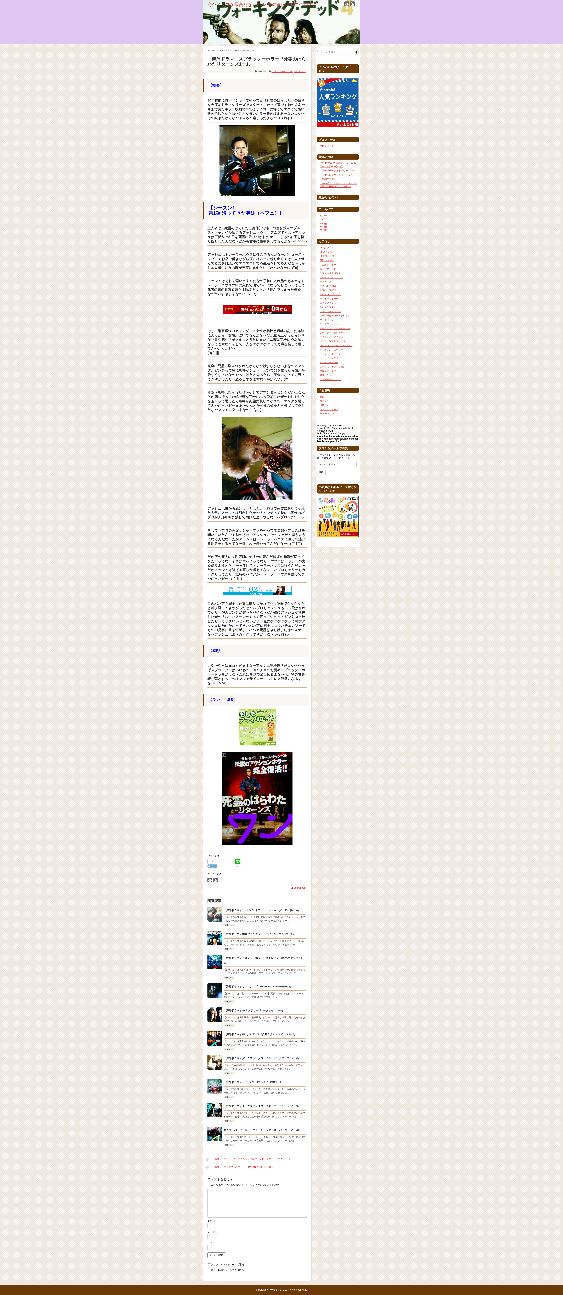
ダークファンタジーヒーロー (335, 328)
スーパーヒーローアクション (335, 315)
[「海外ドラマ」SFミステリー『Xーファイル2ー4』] (214, 1014)
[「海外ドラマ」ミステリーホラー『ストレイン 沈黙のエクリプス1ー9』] (214, 962)
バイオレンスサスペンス (332, 341)
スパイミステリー (329, 307)
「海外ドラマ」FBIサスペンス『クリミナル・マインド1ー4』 (260, 1034)
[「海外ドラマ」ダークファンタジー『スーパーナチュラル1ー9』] (214, 1110)
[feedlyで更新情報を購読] (346, 3)
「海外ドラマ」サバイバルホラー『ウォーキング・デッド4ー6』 (262, 910)
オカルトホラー (328, 264)
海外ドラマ (300, 71)
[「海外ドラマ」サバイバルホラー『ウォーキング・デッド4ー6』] (214, 914)
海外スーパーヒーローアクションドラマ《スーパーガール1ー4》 (262, 1130)
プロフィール (327, 146)
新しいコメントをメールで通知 (227, 1264)
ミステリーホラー (329, 362)
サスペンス (325, 281)
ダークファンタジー (330, 324)
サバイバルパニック (330, 294)
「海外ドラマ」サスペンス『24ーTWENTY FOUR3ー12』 (258, 986)
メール (212, 1232)
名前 (211, 1221)
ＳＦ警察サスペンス (330, 379)
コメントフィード (329, 409)
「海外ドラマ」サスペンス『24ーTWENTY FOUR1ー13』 (243, 1167)
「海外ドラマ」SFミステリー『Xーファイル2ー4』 (254, 1010)
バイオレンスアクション (332, 337)
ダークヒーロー (328, 320)
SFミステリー (327, 260)
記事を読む (229, 925)
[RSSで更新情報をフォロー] (352, 3)
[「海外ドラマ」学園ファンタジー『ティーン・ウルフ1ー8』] (214, 938)
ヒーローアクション (330, 354)
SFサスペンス (327, 256)
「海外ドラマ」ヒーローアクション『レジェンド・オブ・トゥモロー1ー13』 (253, 1159)
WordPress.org (327, 413)
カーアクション (328, 269)
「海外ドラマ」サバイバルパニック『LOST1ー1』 (254, 1082)
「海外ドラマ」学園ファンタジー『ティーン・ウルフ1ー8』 (259, 934)
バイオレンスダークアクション (336, 345)
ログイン (324, 401)
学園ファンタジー (329, 371)
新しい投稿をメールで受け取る (227, 1270)
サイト (210, 1243)
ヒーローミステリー (330, 358)
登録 (322, 397)
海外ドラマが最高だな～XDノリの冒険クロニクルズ (260, 4)
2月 (324, 218)
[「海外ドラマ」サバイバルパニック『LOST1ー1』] (214, 1086)
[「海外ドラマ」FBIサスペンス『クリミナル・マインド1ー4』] (214, 1038)
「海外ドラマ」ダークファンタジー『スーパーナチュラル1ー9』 (262, 1106)
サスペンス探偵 (328, 290)
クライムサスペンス (330, 273)
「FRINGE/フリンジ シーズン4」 (337, 175)
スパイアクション (329, 303)
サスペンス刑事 (328, 286)
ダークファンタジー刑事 (332, 332)
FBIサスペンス (327, 247)
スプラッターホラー (282, 71)
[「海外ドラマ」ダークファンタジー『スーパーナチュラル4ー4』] (214, 1062)
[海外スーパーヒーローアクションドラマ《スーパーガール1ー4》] (214, 1134)
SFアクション (327, 252)
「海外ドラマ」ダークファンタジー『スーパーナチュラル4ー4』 (262, 1058)
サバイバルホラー (329, 298)
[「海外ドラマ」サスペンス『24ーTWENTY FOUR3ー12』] (214, 990)
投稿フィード (327, 405)
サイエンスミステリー (331, 277)
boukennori (300, 888)
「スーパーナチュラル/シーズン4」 (338, 170)
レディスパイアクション (332, 366)
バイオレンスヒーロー (331, 349)
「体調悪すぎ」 (328, 179)
